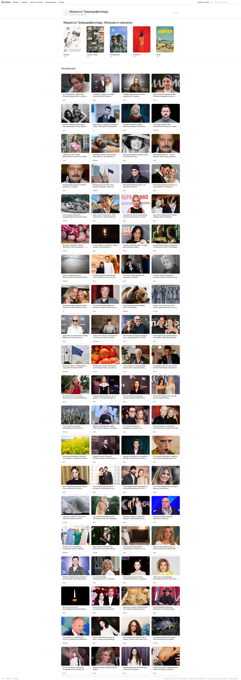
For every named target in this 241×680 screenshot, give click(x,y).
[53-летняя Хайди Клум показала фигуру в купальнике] (166, 480)
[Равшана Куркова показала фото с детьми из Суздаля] (135, 661)
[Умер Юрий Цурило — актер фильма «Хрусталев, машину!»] (166, 148)
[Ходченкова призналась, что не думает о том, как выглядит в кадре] (105, 389)
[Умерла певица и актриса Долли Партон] (105, 661)
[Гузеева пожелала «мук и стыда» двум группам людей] (135, 239)
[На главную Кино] (7, 2)
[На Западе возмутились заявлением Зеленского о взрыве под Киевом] (166, 118)
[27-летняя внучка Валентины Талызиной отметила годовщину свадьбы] (105, 510)
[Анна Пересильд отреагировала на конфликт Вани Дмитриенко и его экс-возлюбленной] (166, 329)
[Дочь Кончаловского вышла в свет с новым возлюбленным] (105, 631)
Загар (158, 55)
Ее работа (136, 55)
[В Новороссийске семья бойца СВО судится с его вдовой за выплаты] (105, 148)
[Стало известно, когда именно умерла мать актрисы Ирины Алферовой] (135, 359)
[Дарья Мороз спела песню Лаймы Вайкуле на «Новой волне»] (75, 329)
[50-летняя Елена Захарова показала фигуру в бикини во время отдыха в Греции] (135, 389)
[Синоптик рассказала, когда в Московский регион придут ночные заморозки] (166, 631)
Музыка (66, 55)
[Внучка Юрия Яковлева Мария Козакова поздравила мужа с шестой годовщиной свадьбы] (166, 88)
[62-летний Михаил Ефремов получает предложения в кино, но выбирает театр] (105, 299)
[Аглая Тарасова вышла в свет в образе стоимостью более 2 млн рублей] (135, 631)
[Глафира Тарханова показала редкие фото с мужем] (135, 88)
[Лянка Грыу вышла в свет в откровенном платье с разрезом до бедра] (135, 570)
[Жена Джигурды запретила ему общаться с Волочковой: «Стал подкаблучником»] (75, 299)
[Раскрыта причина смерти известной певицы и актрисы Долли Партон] (135, 118)
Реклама (16, 678)
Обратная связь (233, 678)
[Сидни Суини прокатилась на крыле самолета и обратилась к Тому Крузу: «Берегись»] (166, 540)
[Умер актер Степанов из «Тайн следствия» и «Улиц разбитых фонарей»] (105, 208)
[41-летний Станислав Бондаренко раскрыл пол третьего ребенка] (135, 420)
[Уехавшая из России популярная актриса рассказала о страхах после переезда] (135, 208)
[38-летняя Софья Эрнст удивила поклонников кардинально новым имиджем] (166, 450)
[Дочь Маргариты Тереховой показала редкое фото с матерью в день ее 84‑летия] (75, 88)
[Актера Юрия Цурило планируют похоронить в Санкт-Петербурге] (166, 239)
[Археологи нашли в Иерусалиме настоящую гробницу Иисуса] (135, 600)
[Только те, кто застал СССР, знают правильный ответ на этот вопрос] (166, 299)
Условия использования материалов (217, 678)
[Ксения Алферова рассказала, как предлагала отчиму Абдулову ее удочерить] (75, 118)
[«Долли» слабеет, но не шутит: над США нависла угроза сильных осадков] (75, 510)
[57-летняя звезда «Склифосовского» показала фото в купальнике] (105, 570)
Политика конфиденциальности (197, 678)
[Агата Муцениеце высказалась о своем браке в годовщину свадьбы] (166, 178)
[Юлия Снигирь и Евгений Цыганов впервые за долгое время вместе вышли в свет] (105, 600)
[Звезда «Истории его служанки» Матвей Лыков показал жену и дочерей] (135, 450)
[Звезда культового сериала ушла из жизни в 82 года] (135, 148)
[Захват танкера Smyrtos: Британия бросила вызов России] (75, 269)
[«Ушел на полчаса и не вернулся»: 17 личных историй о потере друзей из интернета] (105, 329)
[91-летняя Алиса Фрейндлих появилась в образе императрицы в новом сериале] (135, 269)
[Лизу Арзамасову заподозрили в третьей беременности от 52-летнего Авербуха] (135, 480)
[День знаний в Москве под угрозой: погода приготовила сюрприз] (105, 540)
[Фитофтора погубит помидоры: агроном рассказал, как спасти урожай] (105, 359)
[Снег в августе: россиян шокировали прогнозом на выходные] (75, 420)
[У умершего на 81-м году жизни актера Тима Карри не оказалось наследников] (166, 359)
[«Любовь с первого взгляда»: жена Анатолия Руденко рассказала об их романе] (105, 88)
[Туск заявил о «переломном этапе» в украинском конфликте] (75, 631)
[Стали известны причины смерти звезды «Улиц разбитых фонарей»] (105, 239)
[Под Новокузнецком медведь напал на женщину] (135, 299)
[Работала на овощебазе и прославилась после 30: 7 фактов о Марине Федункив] (166, 570)
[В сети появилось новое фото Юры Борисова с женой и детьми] (166, 420)
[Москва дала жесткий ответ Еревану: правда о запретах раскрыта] (105, 178)
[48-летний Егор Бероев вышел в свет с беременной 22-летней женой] (135, 329)
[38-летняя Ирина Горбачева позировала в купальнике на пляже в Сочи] (75, 661)
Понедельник (115, 55)
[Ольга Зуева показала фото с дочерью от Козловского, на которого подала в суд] (105, 480)
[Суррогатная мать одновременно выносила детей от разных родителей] (166, 661)
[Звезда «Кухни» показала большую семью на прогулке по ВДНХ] (105, 450)
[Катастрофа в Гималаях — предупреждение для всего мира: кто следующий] (75, 208)
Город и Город (92, 55)
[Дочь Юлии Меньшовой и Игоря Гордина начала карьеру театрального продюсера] (166, 208)
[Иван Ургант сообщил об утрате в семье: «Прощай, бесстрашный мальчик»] (105, 118)
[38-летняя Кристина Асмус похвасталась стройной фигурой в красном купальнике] (75, 389)
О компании (9, 678)
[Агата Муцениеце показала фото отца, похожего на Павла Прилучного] (75, 480)
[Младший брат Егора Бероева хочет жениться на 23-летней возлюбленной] (105, 269)
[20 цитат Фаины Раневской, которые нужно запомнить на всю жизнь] (166, 269)
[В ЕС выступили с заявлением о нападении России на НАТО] (75, 359)
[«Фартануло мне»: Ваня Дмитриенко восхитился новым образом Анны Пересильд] (75, 148)
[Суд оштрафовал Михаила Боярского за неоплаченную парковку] (166, 600)
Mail (3, 678)
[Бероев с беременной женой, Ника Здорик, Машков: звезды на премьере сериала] (105, 420)
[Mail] (3, 2)
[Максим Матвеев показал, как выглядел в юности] (135, 178)
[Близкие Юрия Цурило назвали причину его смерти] (75, 178)
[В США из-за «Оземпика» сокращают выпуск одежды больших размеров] (75, 540)
